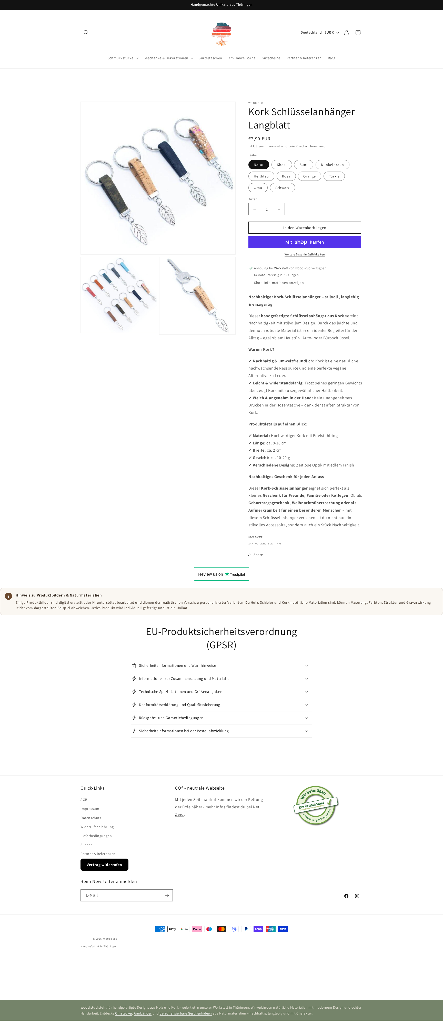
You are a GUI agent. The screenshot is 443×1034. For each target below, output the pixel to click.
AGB (83, 799)
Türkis (334, 176)
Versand (274, 146)
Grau (258, 187)
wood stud (110, 938)
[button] (86, 32)
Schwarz (282, 187)
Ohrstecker (123, 1013)
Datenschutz (91, 818)
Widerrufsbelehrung (97, 826)
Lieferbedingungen (96, 835)
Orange (309, 176)
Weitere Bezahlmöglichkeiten (305, 254)
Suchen (86, 844)
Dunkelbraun (332, 164)
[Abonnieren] (167, 895)
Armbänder (143, 1013)
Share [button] (258, 554)
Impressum (89, 809)
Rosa (286, 176)
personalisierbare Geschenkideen (185, 1013)
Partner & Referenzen (98, 854)
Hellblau (261, 176)
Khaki (282, 164)
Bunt (303, 164)
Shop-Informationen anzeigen (279, 282)
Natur (259, 164)
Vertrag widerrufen (104, 864)
